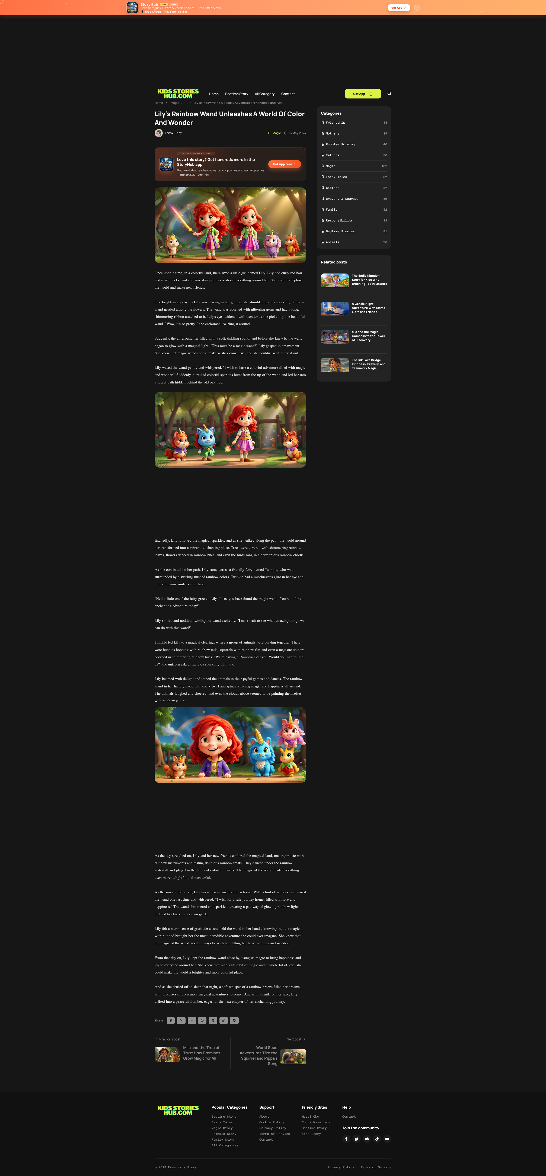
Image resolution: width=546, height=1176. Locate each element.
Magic (175, 102)
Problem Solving (340, 144)
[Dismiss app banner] (417, 8)
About (264, 1116)
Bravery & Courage (342, 198)
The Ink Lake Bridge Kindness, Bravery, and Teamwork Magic (369, 364)
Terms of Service (274, 1133)
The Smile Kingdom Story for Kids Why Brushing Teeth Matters (369, 279)
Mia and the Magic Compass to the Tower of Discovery (368, 336)
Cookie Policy (271, 1122)
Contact (288, 93)
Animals (332, 242)
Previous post (189, 1049)
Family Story (223, 1139)
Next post (270, 1051)
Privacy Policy (272, 1128)
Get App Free (282, 164)
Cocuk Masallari (316, 1122)
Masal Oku (310, 1116)
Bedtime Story (236, 93)
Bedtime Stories (340, 231)
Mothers (332, 133)
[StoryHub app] (132, 7)
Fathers (332, 155)
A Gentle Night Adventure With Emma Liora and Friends (368, 308)
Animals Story (224, 1133)
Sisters (332, 187)
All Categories (225, 1145)
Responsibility (339, 220)
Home (214, 93)
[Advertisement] (273, 47)
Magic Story (222, 1128)
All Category (265, 93)
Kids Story (311, 1133)
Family (331, 209)
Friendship (335, 122)
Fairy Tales (336, 177)
